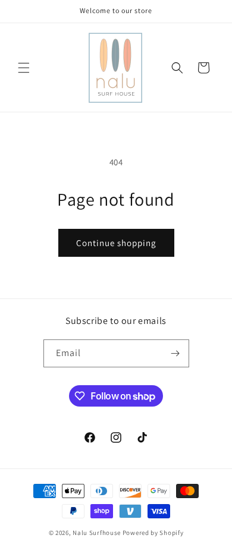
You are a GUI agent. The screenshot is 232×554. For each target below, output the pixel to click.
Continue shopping (116, 242)
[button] (24, 68)
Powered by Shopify (153, 532)
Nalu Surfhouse (97, 532)
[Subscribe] (175, 353)
